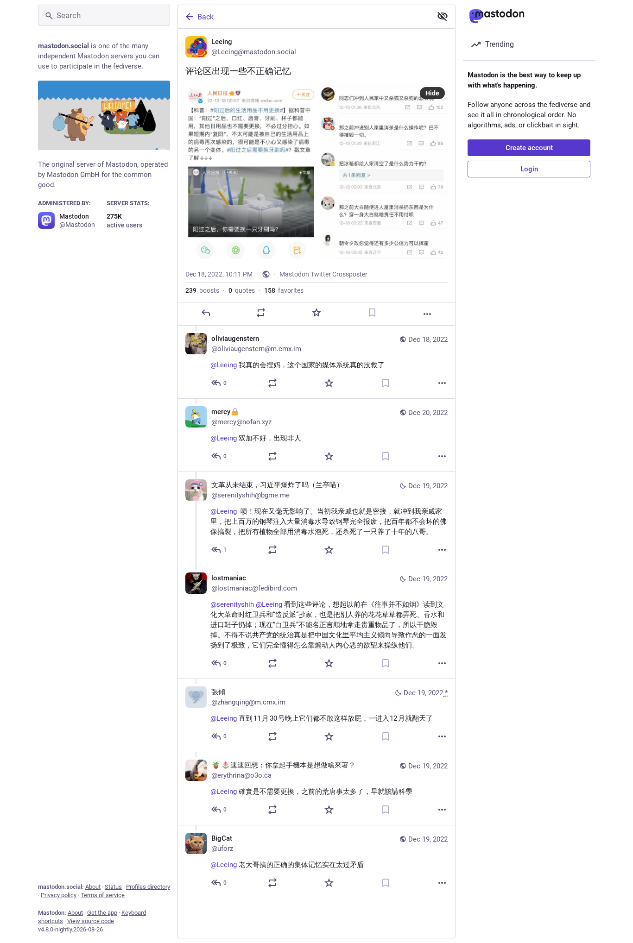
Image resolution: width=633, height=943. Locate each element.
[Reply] (205, 312)
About (93, 886)
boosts (202, 290)
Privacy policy (58, 895)
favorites (284, 290)
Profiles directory (148, 886)
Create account (529, 148)
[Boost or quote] (260, 312)
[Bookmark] (372, 312)
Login (529, 169)
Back (205, 17)
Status (113, 886)
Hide (432, 93)
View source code (90, 921)
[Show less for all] (442, 16)
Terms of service (103, 895)
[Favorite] (316, 312)
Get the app (102, 912)
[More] (427, 314)
